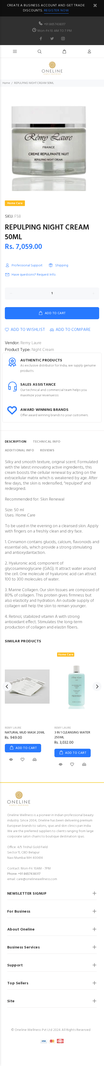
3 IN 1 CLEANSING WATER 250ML (72, 735)
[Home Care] (76, 686)
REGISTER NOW (56, 10)
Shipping (61, 265)
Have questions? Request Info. (34, 275)
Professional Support (27, 265)
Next (97, 686)
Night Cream (42, 349)
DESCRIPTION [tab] (16, 442)
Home (6, 83)
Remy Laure (30, 343)
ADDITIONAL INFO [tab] (19, 450)
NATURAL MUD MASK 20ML (25, 732)
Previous (7, 686)
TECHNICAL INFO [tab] (46, 442)
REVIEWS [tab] (47, 450)
